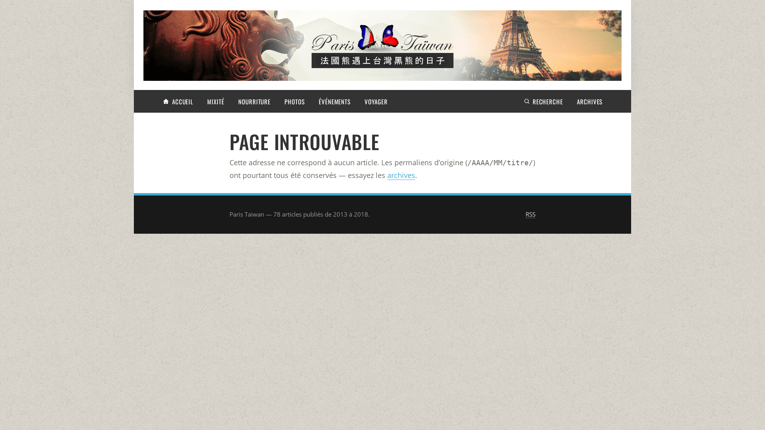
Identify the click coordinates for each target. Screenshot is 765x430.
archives (401, 175)
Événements (335, 101)
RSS (531, 214)
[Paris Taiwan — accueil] (382, 45)
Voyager (376, 101)
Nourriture (254, 101)
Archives (589, 101)
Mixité (215, 101)
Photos (294, 101)
